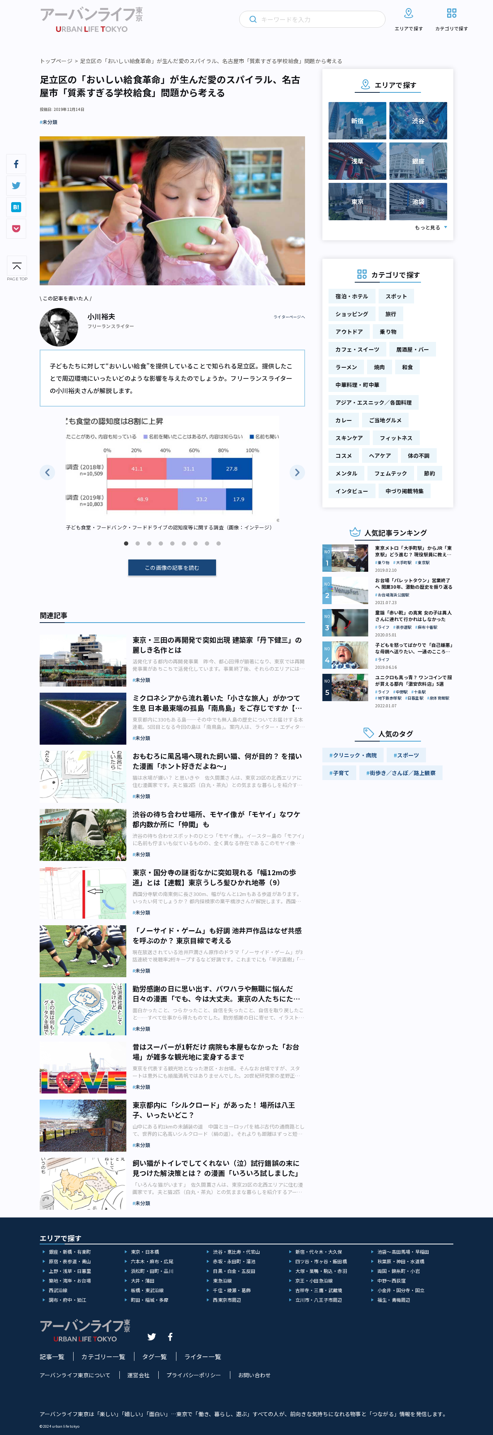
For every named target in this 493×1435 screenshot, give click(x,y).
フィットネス (396, 438)
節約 (429, 473)
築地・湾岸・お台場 (70, 1280)
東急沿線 (222, 1280)
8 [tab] (207, 544)
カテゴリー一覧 (103, 1356)
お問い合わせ (254, 1375)
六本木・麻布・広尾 (152, 1261)
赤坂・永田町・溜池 (234, 1261)
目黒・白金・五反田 (234, 1271)
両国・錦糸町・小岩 (398, 1271)
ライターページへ (289, 317)
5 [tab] (172, 544)
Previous (47, 472)
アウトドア (349, 331)
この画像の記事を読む (172, 567)
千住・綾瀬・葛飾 (232, 1290)
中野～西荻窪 (391, 1280)
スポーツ (408, 755)
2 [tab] (137, 544)
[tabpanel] (172, 474)
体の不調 (419, 455)
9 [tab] (218, 544)
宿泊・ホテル (351, 296)
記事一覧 (52, 1356)
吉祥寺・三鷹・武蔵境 (318, 1290)
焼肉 (379, 367)
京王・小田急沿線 (314, 1280)
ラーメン (346, 367)
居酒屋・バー (412, 349)
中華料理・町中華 (357, 384)
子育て (341, 773)
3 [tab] (149, 544)
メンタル (346, 473)
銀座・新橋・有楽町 (70, 1251)
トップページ (56, 61)
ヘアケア (380, 455)
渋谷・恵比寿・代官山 (236, 1251)
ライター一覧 (202, 1356)
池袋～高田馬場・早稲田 (403, 1251)
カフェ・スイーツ (357, 349)
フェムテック (390, 473)
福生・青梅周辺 (393, 1299)
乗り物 (388, 331)
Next (297, 472)
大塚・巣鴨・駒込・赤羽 (321, 1271)
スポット (396, 296)
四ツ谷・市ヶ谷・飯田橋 (321, 1261)
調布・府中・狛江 (68, 1299)
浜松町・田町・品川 (152, 1271)
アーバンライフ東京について (75, 1375)
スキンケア (349, 438)
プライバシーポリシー (193, 1375)
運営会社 (138, 1375)
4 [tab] (160, 544)
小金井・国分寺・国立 (400, 1290)
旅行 (391, 314)
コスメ (343, 455)
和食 (407, 367)
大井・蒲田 (142, 1280)
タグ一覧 (154, 1356)
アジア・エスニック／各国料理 (373, 402)
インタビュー (351, 491)
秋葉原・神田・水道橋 (400, 1261)
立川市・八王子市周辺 (318, 1299)
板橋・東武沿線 (147, 1290)
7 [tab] (195, 544)
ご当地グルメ (385, 420)
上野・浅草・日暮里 (70, 1271)
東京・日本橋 (145, 1251)
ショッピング (351, 314)
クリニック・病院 (355, 755)
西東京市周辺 (227, 1299)
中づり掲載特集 (405, 491)
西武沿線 (58, 1290)
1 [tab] (126, 544)
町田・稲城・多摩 (150, 1299)
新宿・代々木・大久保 (318, 1251)
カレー (343, 420)
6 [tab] (184, 544)
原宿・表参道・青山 (70, 1261)
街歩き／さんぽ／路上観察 (402, 773)
